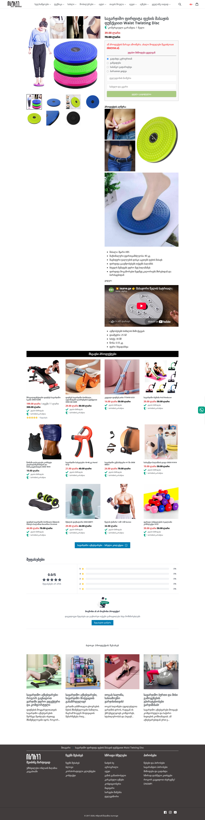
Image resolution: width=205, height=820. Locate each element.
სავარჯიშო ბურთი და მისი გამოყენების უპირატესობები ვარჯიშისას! (161, 700)
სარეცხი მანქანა (113, 792)
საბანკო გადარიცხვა (120, 67)
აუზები (143, 4)
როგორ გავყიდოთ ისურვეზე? (159, 779)
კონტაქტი (71, 775)
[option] (32, 102)
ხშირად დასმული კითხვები (158, 775)
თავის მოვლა (116, 4)
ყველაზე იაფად (160, 4)
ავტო (102, 4)
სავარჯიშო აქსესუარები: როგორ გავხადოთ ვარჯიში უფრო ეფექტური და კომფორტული (43, 700)
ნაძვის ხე (109, 762)
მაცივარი (109, 788)
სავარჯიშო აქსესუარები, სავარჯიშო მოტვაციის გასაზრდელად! (81, 698)
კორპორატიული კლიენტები (80, 771)
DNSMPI (148, 783)
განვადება (115, 62)
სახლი (71, 4)
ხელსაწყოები (42, 4)
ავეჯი (132, 4)
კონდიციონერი (113, 783)
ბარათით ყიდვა (118, 71)
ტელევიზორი (112, 796)
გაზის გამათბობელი (115, 775)
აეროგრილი (111, 767)
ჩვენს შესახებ (72, 762)
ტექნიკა (58, 4)
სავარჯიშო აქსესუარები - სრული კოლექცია (100, 545)
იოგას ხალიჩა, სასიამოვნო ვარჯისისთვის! (114, 698)
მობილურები (87, 4)
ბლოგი (69, 767)
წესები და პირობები (154, 762)
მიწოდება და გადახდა (155, 771)
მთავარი (65, 747)
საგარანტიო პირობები (155, 767)
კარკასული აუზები (114, 779)
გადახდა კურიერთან (120, 58)
